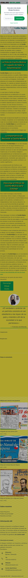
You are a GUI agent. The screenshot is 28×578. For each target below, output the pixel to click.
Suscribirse (19, 18)
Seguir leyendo (14, 23)
